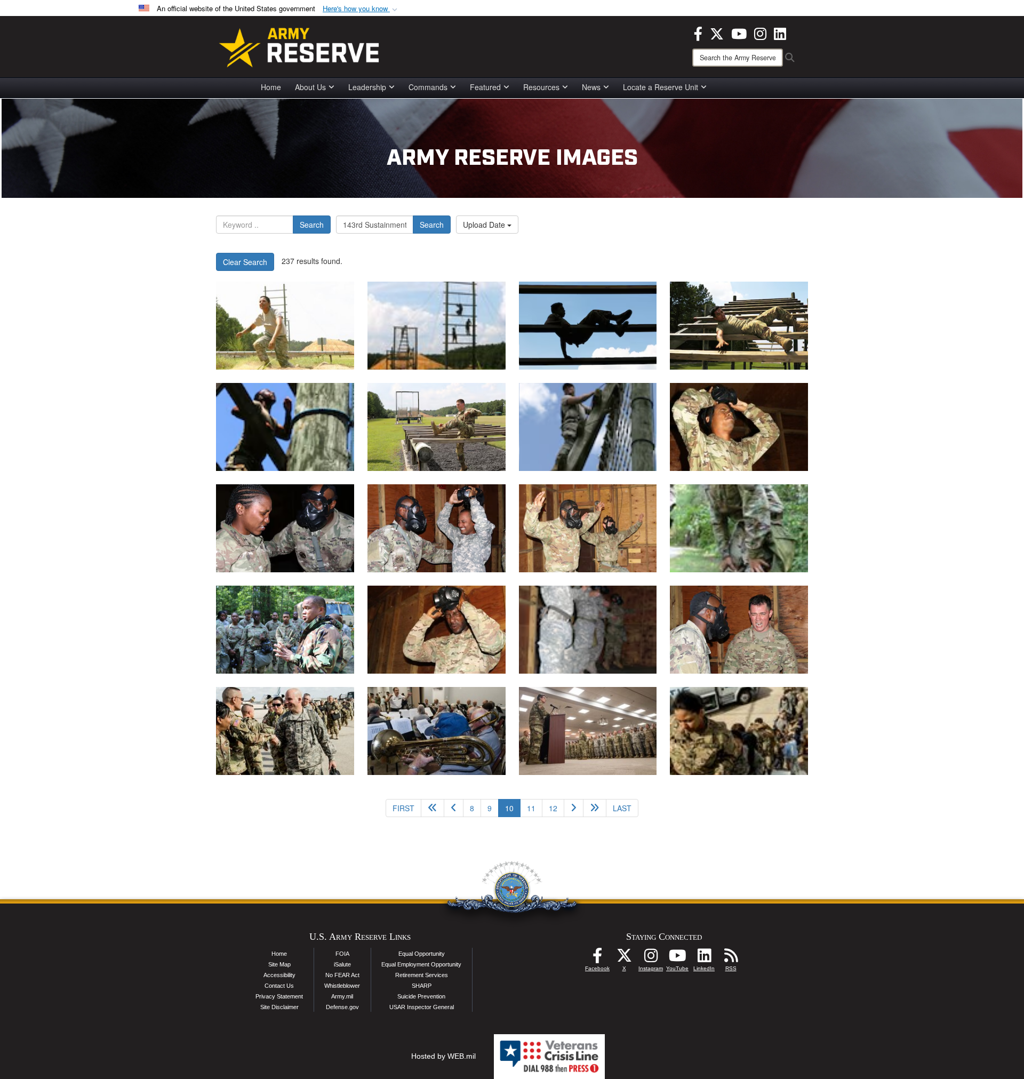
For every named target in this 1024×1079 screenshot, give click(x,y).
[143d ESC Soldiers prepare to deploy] (285, 731)
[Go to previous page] (453, 808)
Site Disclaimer (279, 1007)
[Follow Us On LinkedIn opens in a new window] (704, 958)
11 (531, 808)
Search (312, 224)
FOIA (342, 953)
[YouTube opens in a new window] (739, 32)
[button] (361, 8)
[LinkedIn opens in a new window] (780, 32)
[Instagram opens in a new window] (760, 32)
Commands (428, 87)
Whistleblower (342, 985)
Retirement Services (421, 975)
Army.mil (342, 996)
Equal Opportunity (421, 953)
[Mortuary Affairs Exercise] (285, 326)
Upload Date (485, 224)
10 (513, 807)
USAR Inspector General (421, 1007)
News (591, 87)
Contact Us (279, 985)
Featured (485, 87)
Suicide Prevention (421, 996)
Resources (541, 87)
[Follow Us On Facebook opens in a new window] (597, 958)
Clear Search (245, 262)
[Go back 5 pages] (432, 808)
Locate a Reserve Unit (660, 87)
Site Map (279, 964)
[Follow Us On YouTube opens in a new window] (677, 958)
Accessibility (279, 975)
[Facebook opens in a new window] (698, 32)
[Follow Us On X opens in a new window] (624, 958)
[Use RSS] (730, 958)
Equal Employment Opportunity (421, 964)
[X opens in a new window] (717, 32)
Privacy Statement (279, 996)
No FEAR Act (342, 975)
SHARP (421, 985)
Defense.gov (342, 1007)
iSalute (342, 964)
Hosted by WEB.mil (443, 1056)
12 (553, 808)
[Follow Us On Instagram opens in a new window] (650, 958)
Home (271, 87)
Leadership (367, 87)
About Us (310, 87)
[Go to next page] (573, 808)
